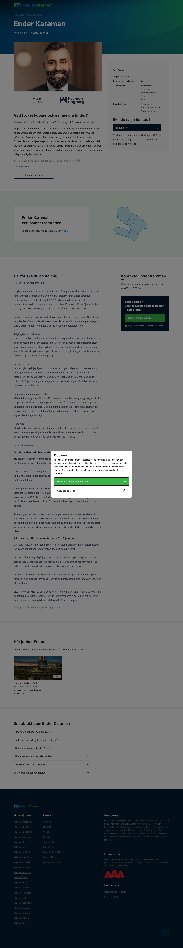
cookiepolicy (87, 463)
